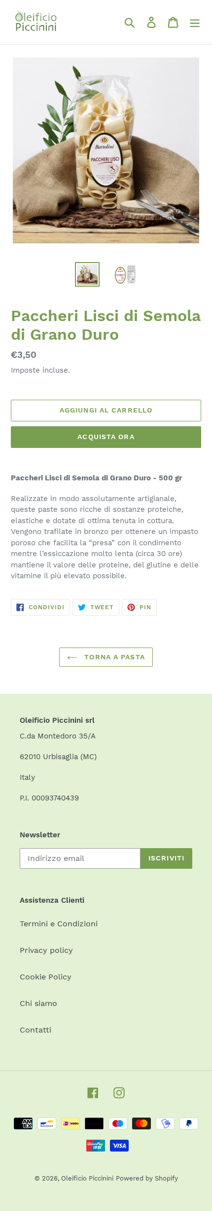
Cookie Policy (45, 976)
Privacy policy (46, 950)
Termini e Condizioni (59, 923)
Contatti (35, 1029)
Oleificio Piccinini (87, 1178)
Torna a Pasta (113, 657)
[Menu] (195, 22)
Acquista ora (105, 437)
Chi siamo (38, 1003)
